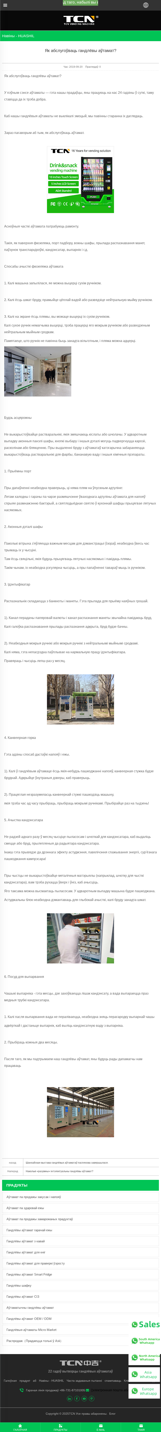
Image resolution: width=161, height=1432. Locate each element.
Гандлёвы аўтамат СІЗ (22, 1296)
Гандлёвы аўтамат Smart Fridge (29, 1274)
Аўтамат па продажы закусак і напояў (33, 1197)
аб (34, 1380)
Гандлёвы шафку (18, 1285)
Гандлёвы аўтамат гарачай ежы (29, 1230)
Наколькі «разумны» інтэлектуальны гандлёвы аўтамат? (59, 1171)
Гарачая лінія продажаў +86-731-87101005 (55, 1390)
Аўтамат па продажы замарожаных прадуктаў (39, 1219)
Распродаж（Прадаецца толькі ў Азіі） (34, 1341)
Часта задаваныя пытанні (84, 1380)
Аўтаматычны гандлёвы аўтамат (30, 1307)
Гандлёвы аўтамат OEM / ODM (29, 1318)
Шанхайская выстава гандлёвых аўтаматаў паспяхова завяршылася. (67, 1162)
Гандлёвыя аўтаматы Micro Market (31, 1330)
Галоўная (10, 1380)
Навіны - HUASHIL (51, 1380)
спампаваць (113, 1380)
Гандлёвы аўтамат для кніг (25, 1252)
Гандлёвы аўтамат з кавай (25, 1241)
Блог (112, 1413)
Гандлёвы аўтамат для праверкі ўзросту (35, 1263)
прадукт (24, 1380)
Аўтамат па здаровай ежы (25, 1208)
